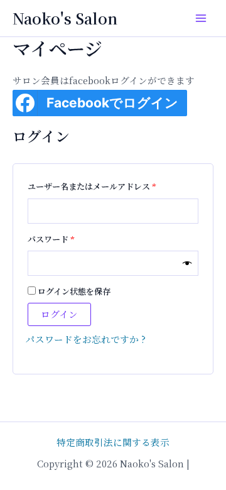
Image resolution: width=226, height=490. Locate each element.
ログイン (59, 313)
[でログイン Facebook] (25, 103)
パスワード (55, 238)
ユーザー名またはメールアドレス (95, 185)
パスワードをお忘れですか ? (86, 339)
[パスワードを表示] (187, 263)
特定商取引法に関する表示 (113, 442)
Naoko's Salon (65, 18)
